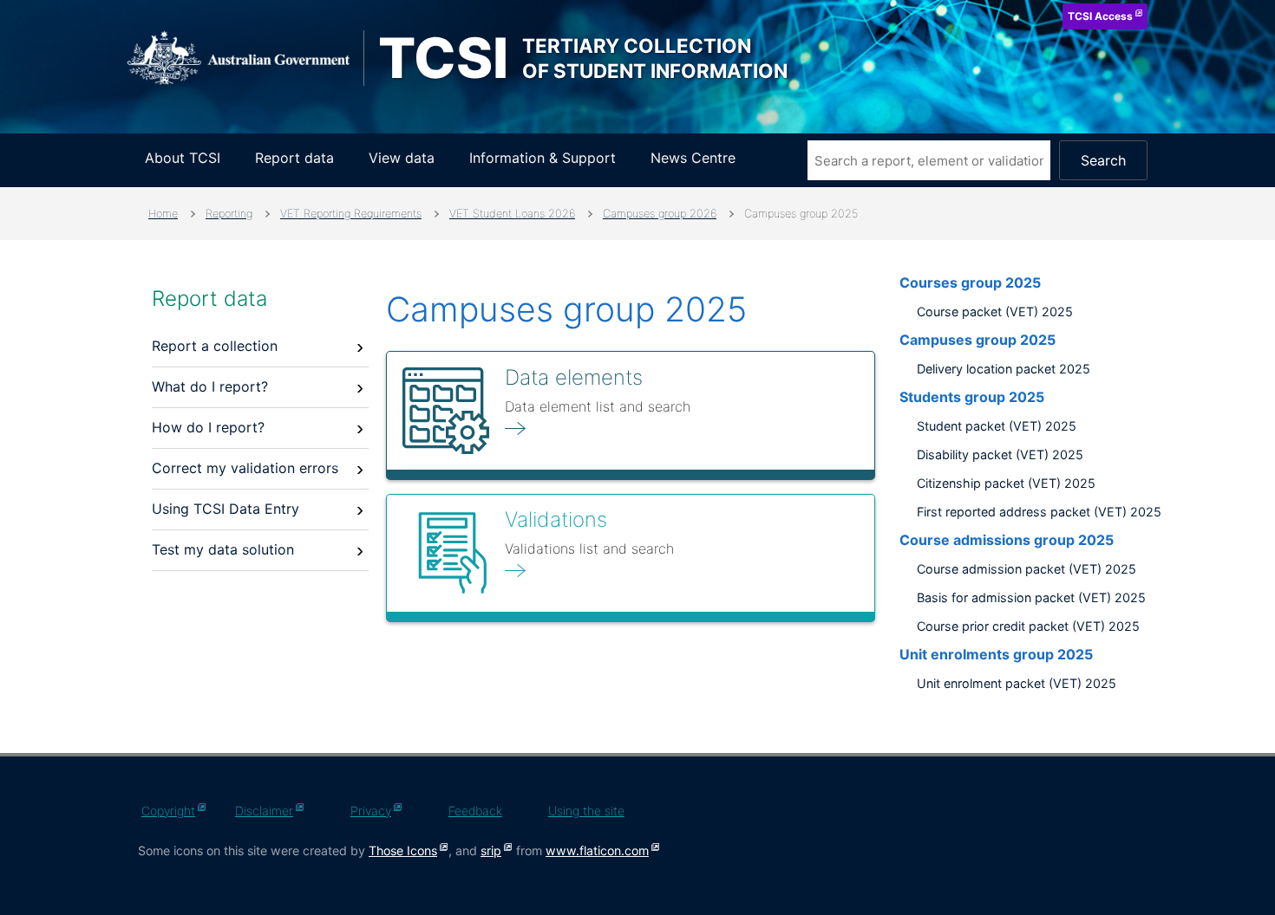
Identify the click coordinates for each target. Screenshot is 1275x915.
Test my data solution (223, 549)
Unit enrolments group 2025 (996, 654)
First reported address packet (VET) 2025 (1039, 511)
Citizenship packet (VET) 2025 (1006, 483)
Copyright (168, 810)
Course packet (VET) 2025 (995, 311)
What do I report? (210, 386)
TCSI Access (1100, 16)
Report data (294, 157)
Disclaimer (264, 810)
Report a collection (215, 345)
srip (491, 850)
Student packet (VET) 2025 (996, 426)
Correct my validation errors (245, 468)
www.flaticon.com (597, 850)
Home (163, 213)
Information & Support (542, 157)
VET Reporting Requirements (351, 213)
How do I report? (208, 427)
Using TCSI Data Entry (225, 508)
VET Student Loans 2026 (512, 213)
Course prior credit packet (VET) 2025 (1028, 626)
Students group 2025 (971, 397)
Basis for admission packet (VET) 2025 (1031, 597)
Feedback (475, 810)
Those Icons (403, 850)
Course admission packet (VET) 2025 (1026, 568)
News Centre (693, 157)
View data (402, 157)
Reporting (229, 213)
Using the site (586, 810)
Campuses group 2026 (659, 213)
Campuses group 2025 (977, 339)
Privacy (370, 810)
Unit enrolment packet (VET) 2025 (1016, 683)
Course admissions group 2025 (1006, 539)
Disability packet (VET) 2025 (1000, 454)
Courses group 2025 (970, 282)
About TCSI (182, 157)
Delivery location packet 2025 (1003, 368)
